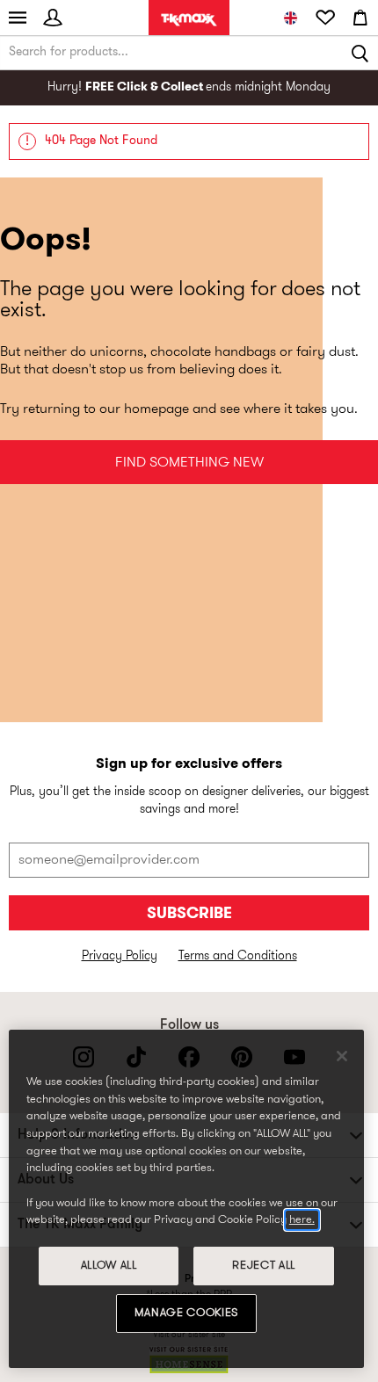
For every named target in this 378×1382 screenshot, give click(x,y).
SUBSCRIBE (189, 914)
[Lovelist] (325, 17)
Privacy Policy (119, 956)
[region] (186, 1199)
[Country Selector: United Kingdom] (290, 17)
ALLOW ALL (109, 1265)
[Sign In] (52, 17)
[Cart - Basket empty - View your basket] (360, 17)
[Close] (342, 1056)
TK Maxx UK (189, 19)
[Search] (360, 52)
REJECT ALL (263, 1265)
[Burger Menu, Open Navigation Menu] (17, 17)
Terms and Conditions (237, 956)
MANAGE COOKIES (186, 1313)
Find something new (189, 463)
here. (302, 1220)
